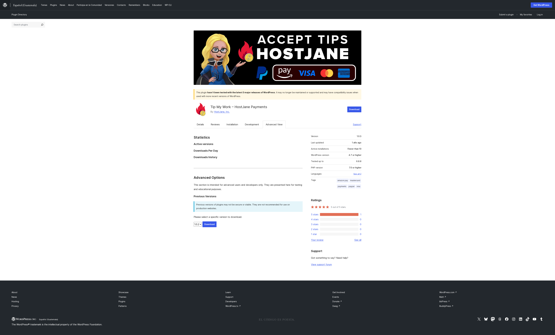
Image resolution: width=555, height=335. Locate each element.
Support (357, 124)
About (14, 292)
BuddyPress (446, 306)
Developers (231, 301)
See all (357, 239)
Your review (317, 239)
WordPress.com (448, 292)
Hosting (15, 301)
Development (252, 124)
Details (200, 124)
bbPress (444, 301)
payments (342, 186)
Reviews (215, 124)
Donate (337, 301)
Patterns (123, 306)
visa (358, 186)
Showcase (123, 292)
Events (335, 297)
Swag (336, 306)
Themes (122, 297)
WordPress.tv (233, 306)
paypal (351, 186)
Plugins (122, 301)
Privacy (15, 306)
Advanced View (274, 124)
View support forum (321, 264)
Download (354, 109)
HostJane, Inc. (222, 111)
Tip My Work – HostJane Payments (238, 107)
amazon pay (342, 180)
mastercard (355, 180)
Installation (232, 124)
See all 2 (357, 174)
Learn (228, 292)
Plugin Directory (19, 14)
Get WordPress (541, 5)
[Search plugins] (42, 25)
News (14, 297)
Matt (442, 297)
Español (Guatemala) (48, 319)
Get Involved (338, 292)
